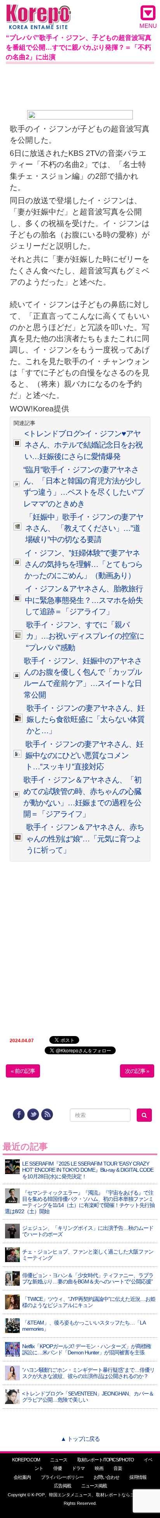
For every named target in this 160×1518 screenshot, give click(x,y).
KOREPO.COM (26, 1460)
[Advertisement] (80, 85)
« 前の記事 (23, 1071)
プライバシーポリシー (62, 1477)
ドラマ (78, 1468)
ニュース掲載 (94, 1486)
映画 (99, 1468)
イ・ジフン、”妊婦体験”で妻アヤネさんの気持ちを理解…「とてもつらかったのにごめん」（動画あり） (83, 564)
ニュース (58, 1460)
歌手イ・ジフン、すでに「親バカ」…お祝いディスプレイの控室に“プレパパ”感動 (85, 636)
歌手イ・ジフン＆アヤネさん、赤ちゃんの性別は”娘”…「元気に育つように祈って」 (85, 838)
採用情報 (137, 1477)
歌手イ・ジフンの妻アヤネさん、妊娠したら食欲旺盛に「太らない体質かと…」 (85, 719)
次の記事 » (137, 1071)
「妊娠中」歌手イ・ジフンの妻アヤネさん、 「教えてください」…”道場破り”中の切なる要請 (84, 528)
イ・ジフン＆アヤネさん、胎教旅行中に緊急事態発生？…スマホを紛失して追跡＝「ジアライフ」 (84, 600)
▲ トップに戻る (80, 1438)
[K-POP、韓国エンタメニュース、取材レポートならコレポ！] (38, 11)
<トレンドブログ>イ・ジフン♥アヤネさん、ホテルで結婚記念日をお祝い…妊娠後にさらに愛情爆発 (83, 445)
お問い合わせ (106, 1477)
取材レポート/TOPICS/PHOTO (105, 1460)
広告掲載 (62, 1486)
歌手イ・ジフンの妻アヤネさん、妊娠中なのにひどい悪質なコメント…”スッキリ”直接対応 (84, 755)
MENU (148, 25)
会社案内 (22, 1477)
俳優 (57, 1468)
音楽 (117, 1468)
